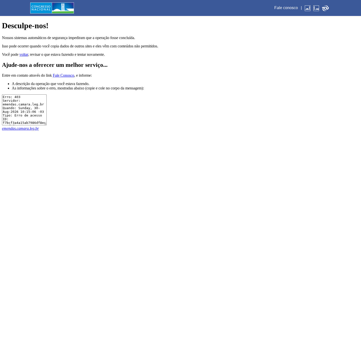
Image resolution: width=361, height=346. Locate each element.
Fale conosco (286, 8)
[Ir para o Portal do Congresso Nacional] (52, 8)
